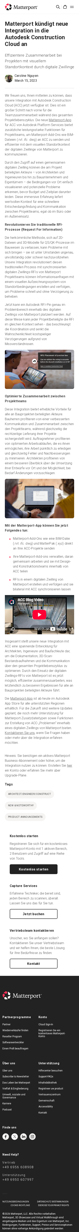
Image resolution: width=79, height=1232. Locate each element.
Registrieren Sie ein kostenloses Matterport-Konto (51, 1033)
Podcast (7, 1109)
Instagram (32, 1136)
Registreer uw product (50, 1088)
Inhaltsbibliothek (47, 1082)
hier (69, 765)
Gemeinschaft (46, 1100)
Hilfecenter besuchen (50, 1070)
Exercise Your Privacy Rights (53, 1205)
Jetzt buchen (33, 914)
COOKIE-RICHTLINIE (20, 1205)
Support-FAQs (45, 1076)
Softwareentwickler (13, 1042)
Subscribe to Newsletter (15, 1076)
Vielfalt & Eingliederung (15, 1088)
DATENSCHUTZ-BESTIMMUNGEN (52, 1202)
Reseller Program (12, 1036)
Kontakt (33, 964)
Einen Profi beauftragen (15, 1048)
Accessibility (45, 1106)
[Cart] (65, 7)
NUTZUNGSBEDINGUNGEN (15, 1202)
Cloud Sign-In (45, 1024)
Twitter (14, 1136)
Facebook (5, 1136)
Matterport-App (60, 120)
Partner (6, 1024)
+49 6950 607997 (18, 1180)
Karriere (6, 1103)
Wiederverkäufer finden (15, 1030)
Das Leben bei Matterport (16, 1082)
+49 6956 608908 (18, 1167)
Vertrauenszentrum (49, 1094)
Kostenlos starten (33, 869)
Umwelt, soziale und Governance (13, 1096)
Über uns (7, 1070)
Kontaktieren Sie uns (20, 733)
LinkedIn (23, 1136)
